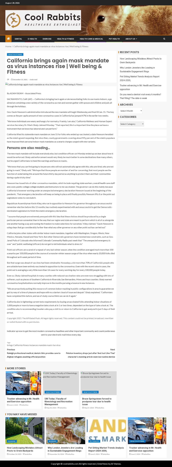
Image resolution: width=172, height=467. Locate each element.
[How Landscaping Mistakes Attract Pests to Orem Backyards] (24, 430)
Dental (18, 39)
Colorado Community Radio (55, 240)
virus (58, 345)
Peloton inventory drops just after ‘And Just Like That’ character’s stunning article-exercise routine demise (90, 353)
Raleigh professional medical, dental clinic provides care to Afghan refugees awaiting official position (33, 353)
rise (54, 345)
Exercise (47, 39)
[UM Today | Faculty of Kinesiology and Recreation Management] (61, 383)
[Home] (8, 39)
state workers (86, 183)
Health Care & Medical (91, 39)
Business (11, 441)
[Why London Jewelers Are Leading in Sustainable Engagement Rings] (65, 430)
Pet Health (114, 39)
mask (49, 345)
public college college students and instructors (37, 186)
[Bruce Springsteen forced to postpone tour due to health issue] (99, 383)
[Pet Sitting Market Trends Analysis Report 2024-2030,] (106, 430)
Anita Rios (24, 405)
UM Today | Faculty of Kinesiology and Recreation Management (58, 401)
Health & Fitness (65, 39)
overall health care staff (104, 183)
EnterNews (102, 463)
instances (33, 345)
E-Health (32, 39)
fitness (26, 345)
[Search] (164, 38)
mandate (42, 345)
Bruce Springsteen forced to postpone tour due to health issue (97, 401)
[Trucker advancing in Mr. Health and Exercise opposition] (23, 383)
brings (10, 345)
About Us (130, 39)
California (17, 345)
